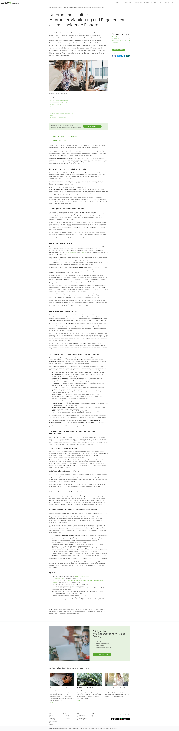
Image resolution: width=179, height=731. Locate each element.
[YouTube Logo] (123, 714)
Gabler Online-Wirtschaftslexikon (82, 576)
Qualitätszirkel (84, 252)
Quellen (52, 115)
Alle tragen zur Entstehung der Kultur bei (59, 102)
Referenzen (154, 2)
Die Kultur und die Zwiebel (56, 104)
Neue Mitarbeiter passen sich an (57, 106)
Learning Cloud (138, 2)
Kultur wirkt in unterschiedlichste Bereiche (59, 100)
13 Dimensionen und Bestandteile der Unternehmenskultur (62, 109)
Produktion (128, 2)
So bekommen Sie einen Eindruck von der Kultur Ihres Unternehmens (65, 111)
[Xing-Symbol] (126, 714)
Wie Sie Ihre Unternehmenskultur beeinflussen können (62, 113)
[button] (63, 7)
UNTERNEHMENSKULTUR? (58, 578)
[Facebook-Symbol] (120, 714)
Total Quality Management (70, 252)
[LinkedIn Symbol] (129, 714)
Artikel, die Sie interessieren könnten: (58, 117)
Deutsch (173, 2)
